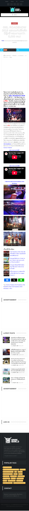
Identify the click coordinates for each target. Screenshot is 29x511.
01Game (20, 471)
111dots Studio (20, 478)
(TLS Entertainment (7, 467)
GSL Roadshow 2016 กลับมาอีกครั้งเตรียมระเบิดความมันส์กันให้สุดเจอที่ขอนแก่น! (17, 253)
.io (15, 471)
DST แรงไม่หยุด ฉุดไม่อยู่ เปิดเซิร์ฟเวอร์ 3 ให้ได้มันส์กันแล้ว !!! (18, 379)
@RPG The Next (12, 480)
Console (22, 1)
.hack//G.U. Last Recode (8, 471)
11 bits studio (6, 476)
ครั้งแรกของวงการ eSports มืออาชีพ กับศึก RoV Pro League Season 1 (17, 273)
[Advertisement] (14, 75)
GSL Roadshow (18, 284)
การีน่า (10, 288)
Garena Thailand (8, 147)
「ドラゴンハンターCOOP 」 (19, 482)
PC (16, 1)
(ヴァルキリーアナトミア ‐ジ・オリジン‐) (11, 469)
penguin (14, 345)
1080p (5, 480)
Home (3, 40)
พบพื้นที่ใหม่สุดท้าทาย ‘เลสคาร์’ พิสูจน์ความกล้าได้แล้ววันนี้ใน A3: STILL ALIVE (18, 351)
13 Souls (13, 478)
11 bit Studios (13, 476)
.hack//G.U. (23, 469)
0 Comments (20, 55)
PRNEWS (14, 23)
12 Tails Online (21, 476)
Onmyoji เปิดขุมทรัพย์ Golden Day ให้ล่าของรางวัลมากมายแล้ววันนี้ (17, 266)
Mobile (6, 1)
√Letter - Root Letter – (8, 482)
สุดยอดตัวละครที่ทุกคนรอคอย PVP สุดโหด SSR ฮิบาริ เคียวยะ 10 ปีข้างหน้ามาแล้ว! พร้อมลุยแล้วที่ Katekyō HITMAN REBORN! (18, 341)
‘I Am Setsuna (19, 480)
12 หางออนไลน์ (6, 478)
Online (12, 1)
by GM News (8, 55)
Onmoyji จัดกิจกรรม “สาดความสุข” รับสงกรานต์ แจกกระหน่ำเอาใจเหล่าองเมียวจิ (17, 260)
